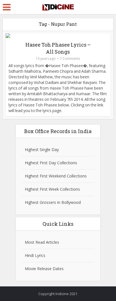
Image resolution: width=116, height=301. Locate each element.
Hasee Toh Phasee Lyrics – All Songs (58, 48)
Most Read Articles (42, 242)
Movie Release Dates (44, 268)
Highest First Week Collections (52, 189)
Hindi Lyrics (35, 255)
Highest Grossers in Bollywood (53, 202)
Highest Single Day (42, 149)
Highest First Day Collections (51, 162)
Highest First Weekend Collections (56, 176)
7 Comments (70, 58)
